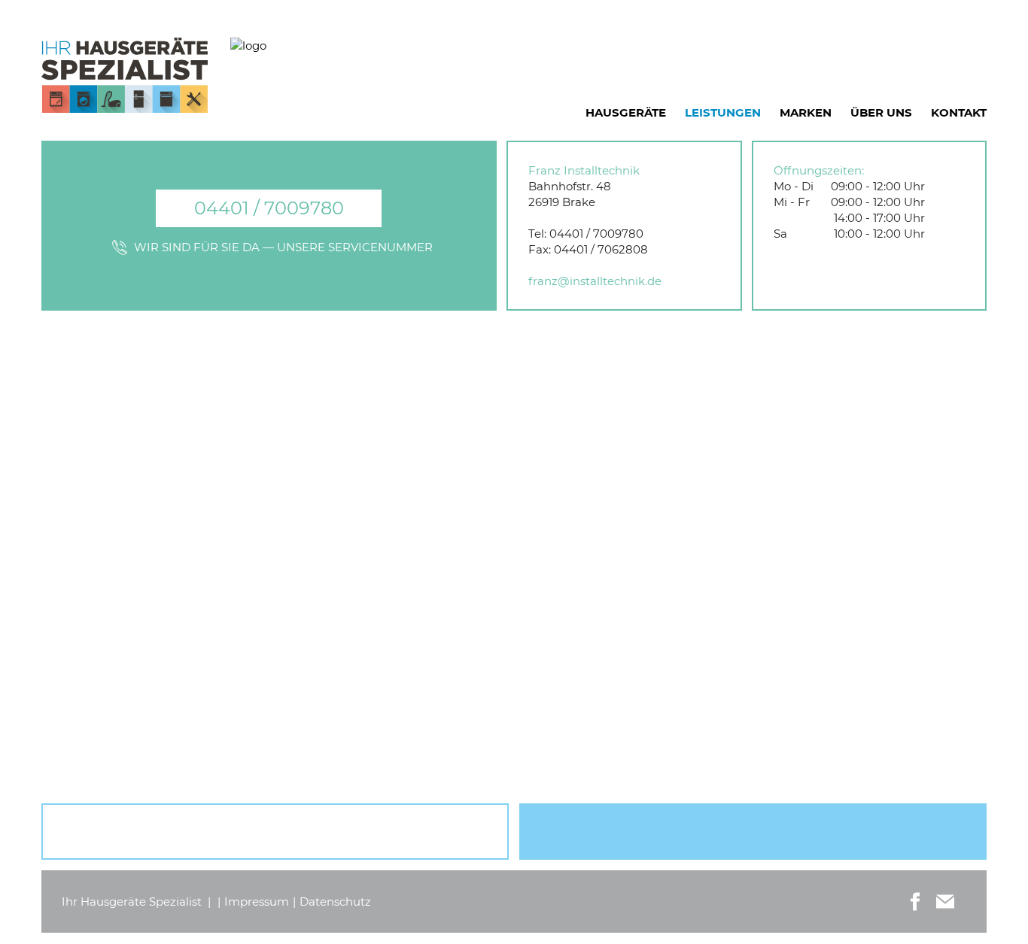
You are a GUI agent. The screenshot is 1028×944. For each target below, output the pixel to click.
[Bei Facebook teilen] (915, 901)
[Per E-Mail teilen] (945, 901)
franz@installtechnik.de (595, 281)
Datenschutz (335, 901)
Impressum (256, 901)
